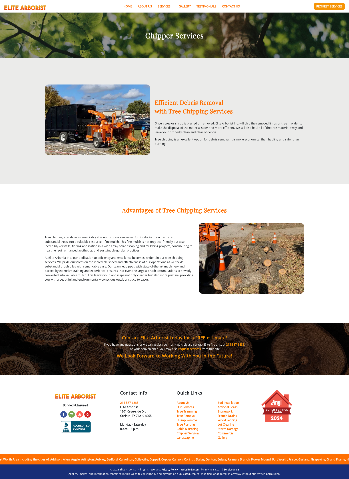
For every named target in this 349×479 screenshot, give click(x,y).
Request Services (329, 6)
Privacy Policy (170, 469)
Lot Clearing (226, 424)
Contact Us (231, 6)
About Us (145, 6)
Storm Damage (228, 429)
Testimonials (206, 6)
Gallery (185, 6)
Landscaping (185, 438)
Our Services (185, 407)
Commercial (226, 433)
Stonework (225, 411)
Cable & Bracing (187, 429)
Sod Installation (228, 403)
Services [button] (164, 6)
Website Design (190, 469)
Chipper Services (188, 433)
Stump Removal (187, 420)
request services (189, 349)
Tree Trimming (187, 411)
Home (127, 6)
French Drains (227, 416)
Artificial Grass (228, 407)
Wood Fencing (227, 420)
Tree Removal (186, 416)
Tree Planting (186, 424)
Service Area (231, 469)
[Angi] (79, 414)
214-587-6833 (235, 345)
